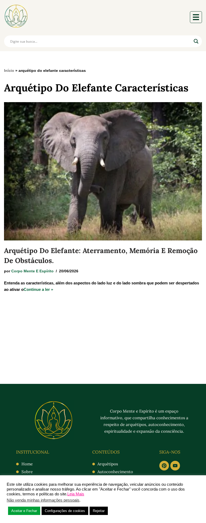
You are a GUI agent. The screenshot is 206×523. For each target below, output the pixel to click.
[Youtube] (175, 465)
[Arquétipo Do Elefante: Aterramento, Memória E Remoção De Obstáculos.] (103, 171)
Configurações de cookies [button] (65, 511)
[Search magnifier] (196, 41)
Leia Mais (75, 494)
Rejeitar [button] (99, 511)
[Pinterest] (164, 465)
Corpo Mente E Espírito (32, 271)
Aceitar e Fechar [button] (24, 511)
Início (9, 70)
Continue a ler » (38, 289)
